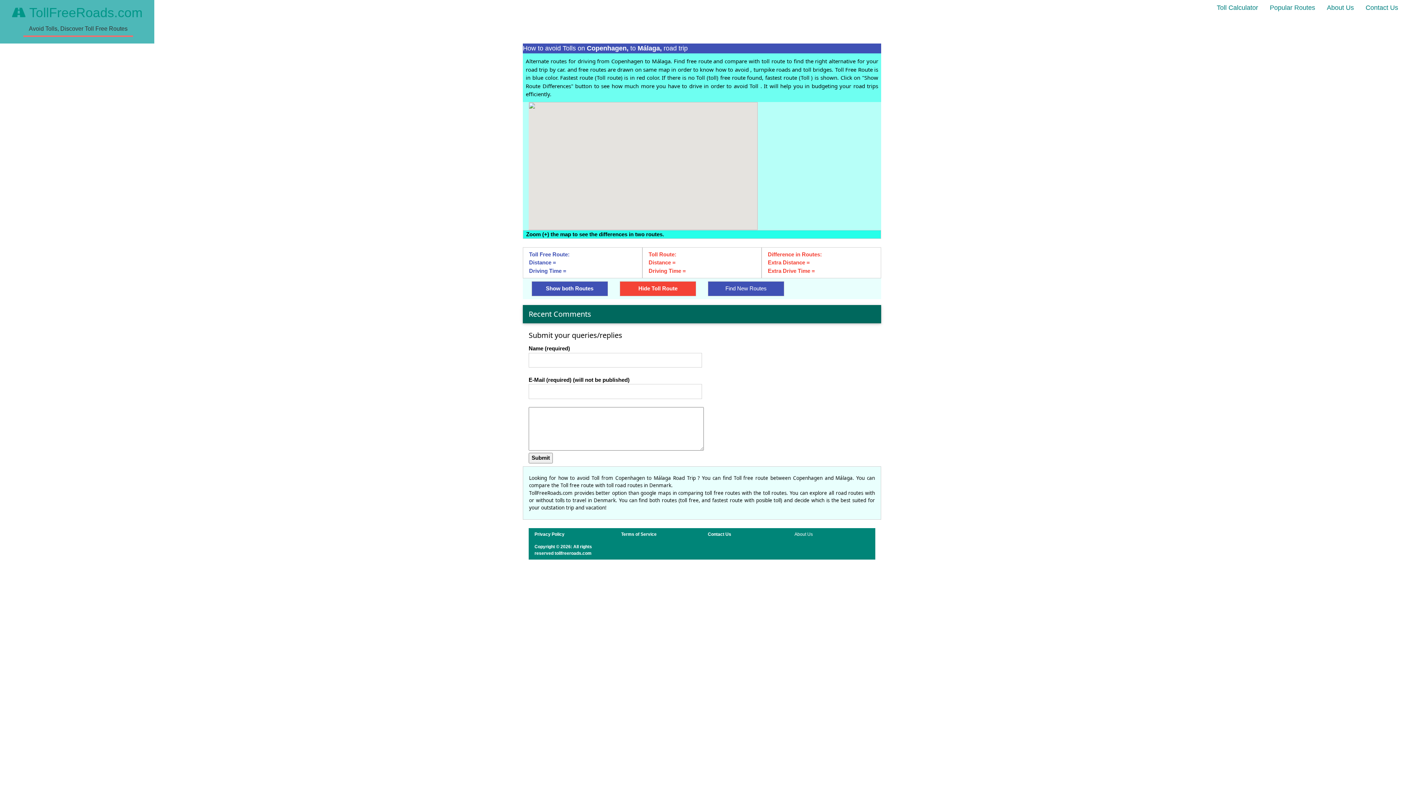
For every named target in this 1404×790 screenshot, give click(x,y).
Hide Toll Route (658, 288)
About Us (1340, 7)
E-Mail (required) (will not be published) (579, 380)
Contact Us (1382, 7)
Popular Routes (1292, 7)
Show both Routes (569, 288)
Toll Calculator (1237, 7)
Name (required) (549, 348)
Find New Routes (746, 288)
